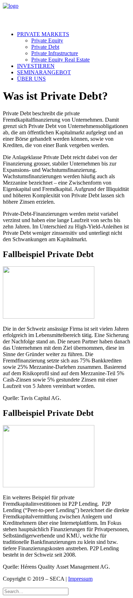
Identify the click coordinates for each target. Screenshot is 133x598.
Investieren (36, 66)
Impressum (80, 579)
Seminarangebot (44, 72)
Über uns (31, 79)
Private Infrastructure (54, 53)
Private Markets (43, 34)
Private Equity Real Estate (60, 60)
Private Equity (47, 40)
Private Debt (45, 47)
